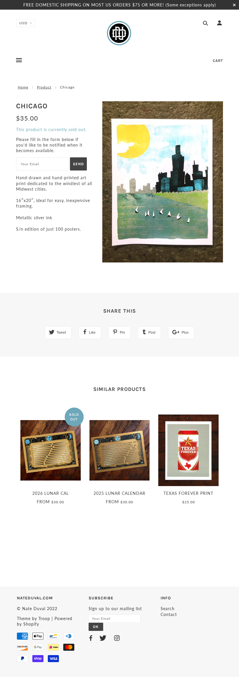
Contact (169, 614)
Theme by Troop (33, 618)
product (44, 87)
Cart (218, 60)
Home (23, 87)
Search (168, 608)
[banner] (119, 33)
